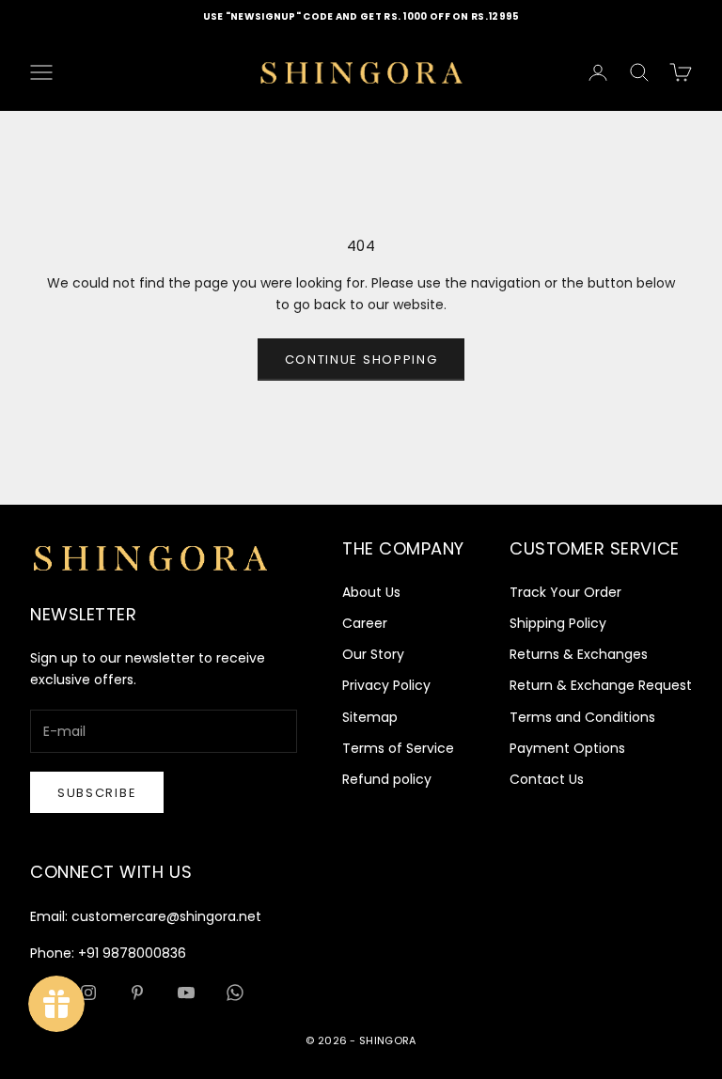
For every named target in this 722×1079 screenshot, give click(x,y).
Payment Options (567, 748)
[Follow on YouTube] (186, 992)
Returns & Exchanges (579, 654)
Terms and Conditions (582, 717)
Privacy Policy (386, 685)
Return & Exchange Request (601, 685)
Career (364, 623)
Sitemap (370, 717)
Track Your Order (565, 592)
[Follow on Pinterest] (137, 992)
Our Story (373, 654)
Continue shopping (361, 359)
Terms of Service (398, 748)
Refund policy (387, 779)
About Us (371, 592)
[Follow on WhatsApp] (235, 992)
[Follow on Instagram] (88, 992)
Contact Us (547, 779)
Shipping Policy (558, 623)
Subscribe (96, 793)
